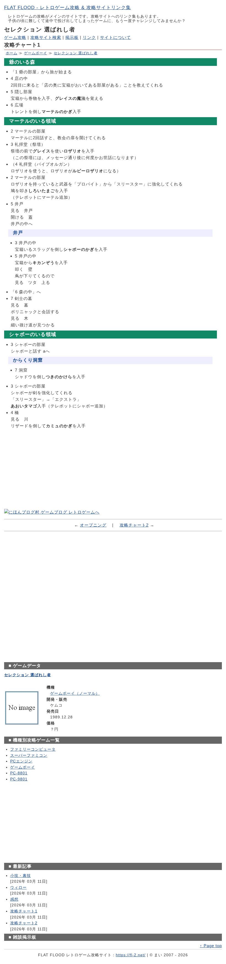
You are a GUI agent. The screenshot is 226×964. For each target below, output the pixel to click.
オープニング (93, 525)
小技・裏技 (20, 876)
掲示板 (72, 37)
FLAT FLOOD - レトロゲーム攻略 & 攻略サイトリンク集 (67, 7)
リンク (89, 37)
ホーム (11, 53)
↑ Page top (211, 945)
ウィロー (18, 887)
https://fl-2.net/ (131, 955)
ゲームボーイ (35, 53)
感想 (14, 899)
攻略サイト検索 (45, 37)
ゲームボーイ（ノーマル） (75, 693)
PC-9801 (19, 779)
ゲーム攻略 (15, 37)
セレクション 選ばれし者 (76, 53)
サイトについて (115, 37)
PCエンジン (21, 761)
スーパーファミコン (28, 755)
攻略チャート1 (23, 911)
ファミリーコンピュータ (33, 749)
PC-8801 (19, 773)
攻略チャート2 (134, 525)
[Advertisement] (113, 469)
